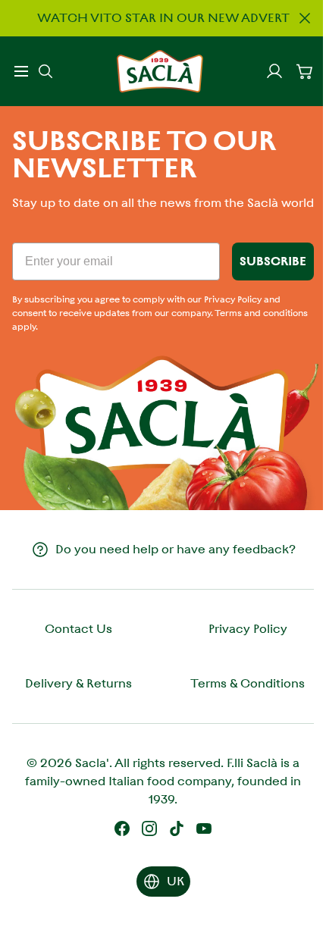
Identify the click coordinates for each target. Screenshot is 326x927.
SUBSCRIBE (273, 261)
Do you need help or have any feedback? (175, 549)
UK (175, 881)
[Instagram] (149, 828)
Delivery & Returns (78, 683)
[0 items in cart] (305, 71)
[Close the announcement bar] (305, 18)
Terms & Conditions (247, 683)
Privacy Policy (247, 629)
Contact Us (78, 629)
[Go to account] (274, 71)
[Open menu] (21, 71)
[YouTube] (204, 828)
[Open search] (45, 71)
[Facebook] (122, 828)
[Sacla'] (160, 71)
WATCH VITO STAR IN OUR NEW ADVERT (163, 18)
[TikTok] (176, 828)
